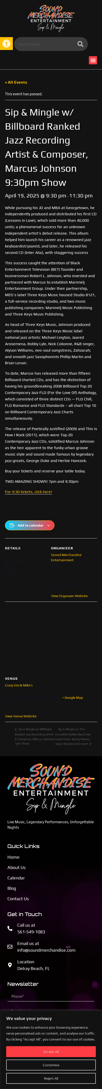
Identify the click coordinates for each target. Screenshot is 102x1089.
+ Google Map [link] (72, 698)
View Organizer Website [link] (69, 596)
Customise (51, 1065)
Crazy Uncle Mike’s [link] (19, 685)
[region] (51, 1049)
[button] (93, 60)
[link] (6, 43)
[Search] (81, 44)
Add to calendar (31, 525)
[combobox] (44, 44)
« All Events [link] (16, 82)
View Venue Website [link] (20, 716)
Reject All (51, 1078)
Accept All (51, 1052)
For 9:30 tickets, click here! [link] (28, 491)
